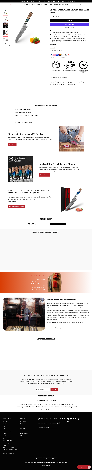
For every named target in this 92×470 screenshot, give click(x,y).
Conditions (5, 435)
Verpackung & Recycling (8, 453)
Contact (4, 423)
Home (4, 7)
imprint (4, 433)
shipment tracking (7, 430)
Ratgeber (5, 426)
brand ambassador (57, 4)
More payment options (70, 27)
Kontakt (66, 4)
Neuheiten (45, 4)
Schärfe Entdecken (44, 174)
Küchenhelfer (39, 4)
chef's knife (26, 4)
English (37, 458)
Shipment (5, 428)
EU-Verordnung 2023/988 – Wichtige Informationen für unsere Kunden (10, 449)
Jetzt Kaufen (12, 144)
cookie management (7, 442)
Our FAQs (5, 421)
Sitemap (4, 445)
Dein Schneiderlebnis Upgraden (16, 206)
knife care (33, 4)
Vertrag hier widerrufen (84, 467)
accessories (50, 4)
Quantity (53, 44)
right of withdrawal (7, 438)
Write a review (57, 223)
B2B (63, 4)
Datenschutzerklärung (7, 440)
